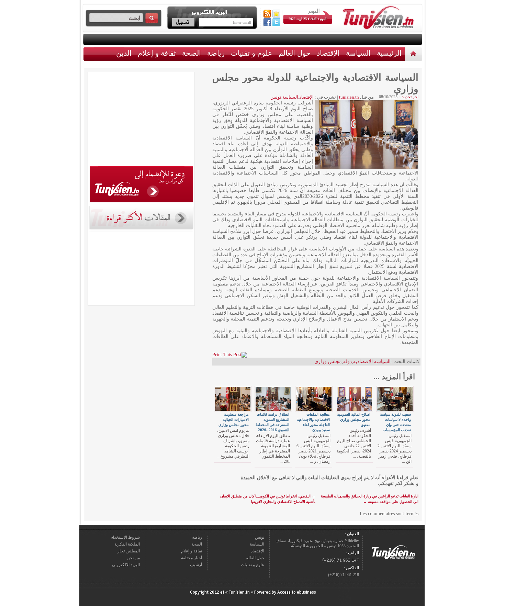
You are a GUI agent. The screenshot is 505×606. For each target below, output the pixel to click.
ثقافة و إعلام (157, 53)
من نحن (133, 558)
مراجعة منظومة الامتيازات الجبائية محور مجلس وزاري (233, 419)
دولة (347, 361)
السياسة (358, 53)
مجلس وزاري (328, 361)
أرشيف (196, 564)
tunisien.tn (349, 97)
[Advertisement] (141, 120)
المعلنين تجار (128, 551)
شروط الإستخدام (125, 537)
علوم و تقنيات (251, 53)
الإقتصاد (328, 53)
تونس (275, 97)
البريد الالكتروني (126, 564)
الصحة (191, 53)
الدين (124, 53)
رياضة (216, 53)
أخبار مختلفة (191, 558)
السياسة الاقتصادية (372, 361)
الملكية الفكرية (127, 544)
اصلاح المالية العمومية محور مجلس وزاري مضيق (353, 419)
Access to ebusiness (296, 592)
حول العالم (295, 53)
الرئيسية (414, 53)
